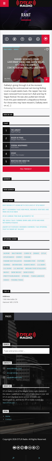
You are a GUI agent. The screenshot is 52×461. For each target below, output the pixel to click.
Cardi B (27, 253)
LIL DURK (7, 268)
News (16, 49)
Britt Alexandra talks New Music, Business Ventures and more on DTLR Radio (26, 210)
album (7, 253)
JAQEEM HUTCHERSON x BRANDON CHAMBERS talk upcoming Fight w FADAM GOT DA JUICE (25, 228)
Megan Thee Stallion (36, 268)
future (41, 261)
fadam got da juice (13, 261)
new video (28, 272)
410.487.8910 (12, 373)
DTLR (43, 253)
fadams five (29, 261)
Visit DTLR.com (9, 403)
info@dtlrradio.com (14, 377)
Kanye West (29, 265)
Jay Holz (7, 78)
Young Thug (17, 280)
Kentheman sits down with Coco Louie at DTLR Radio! (24, 205)
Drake (36, 253)
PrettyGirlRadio (12, 276)
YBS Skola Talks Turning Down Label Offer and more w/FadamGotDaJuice (23, 221)
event (19, 257)
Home (7, 416)
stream (25, 276)
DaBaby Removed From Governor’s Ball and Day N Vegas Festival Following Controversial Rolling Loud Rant (26, 63)
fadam (27, 257)
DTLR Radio (9, 257)
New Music (16, 272)
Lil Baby (41, 265)
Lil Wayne (18, 268)
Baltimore (17, 253)
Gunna (7, 265)
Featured (8, 49)
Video (6, 280)
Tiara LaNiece (37, 276)
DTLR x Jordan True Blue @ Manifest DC (18, 216)
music (6, 272)
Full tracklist (26, 169)
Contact (8, 419)
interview (17, 265)
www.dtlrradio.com (14, 368)
